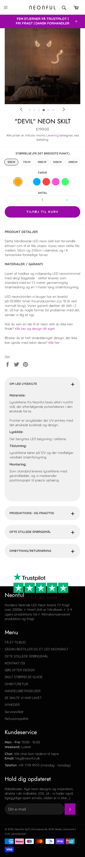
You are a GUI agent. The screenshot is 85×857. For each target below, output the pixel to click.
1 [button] (43, 118)
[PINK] (56, 182)
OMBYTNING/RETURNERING (30, 551)
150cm (57, 162)
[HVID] (27, 182)
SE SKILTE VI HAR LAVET (23, 698)
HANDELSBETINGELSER (22, 691)
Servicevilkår (14, 712)
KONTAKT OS (15, 663)
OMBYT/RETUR (16, 684)
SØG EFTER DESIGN (20, 670)
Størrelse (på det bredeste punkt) (42, 153)
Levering (52, 135)
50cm (11, 162)
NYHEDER (12, 705)
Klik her (54, 342)
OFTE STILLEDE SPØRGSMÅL (30, 532)
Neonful (19, 829)
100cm (42, 162)
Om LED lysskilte (23, 384)
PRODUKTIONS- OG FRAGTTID (31, 513)
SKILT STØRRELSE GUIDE (23, 677)
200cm (72, 162)
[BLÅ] (37, 182)
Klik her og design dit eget (35, 328)
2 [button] (50, 118)
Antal (42, 193)
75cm (26, 162)
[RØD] (46, 182)
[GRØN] (65, 182)
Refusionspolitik (16, 719)
